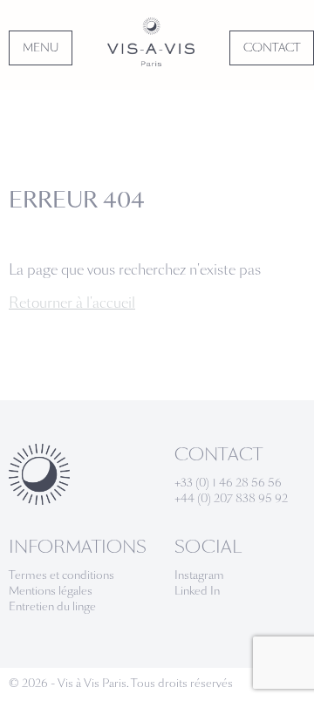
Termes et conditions (61, 575)
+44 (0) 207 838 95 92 (231, 499)
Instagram (199, 575)
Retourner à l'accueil (72, 303)
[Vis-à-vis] (151, 42)
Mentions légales (50, 591)
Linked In (197, 591)
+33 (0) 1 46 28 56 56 (228, 483)
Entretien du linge (52, 607)
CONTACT (271, 48)
